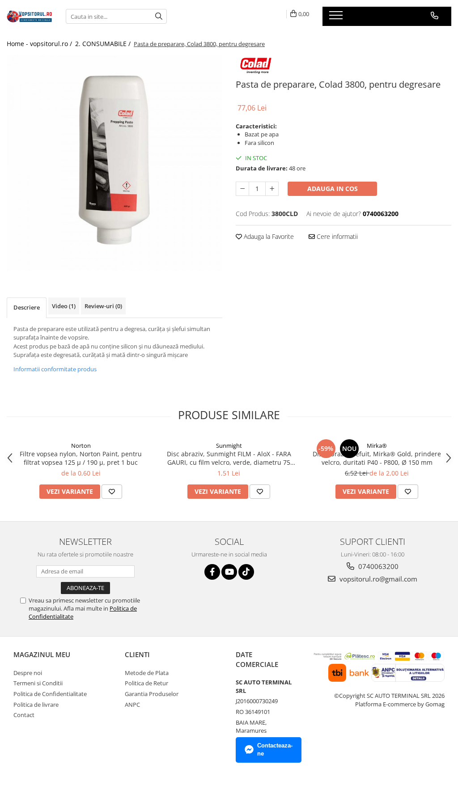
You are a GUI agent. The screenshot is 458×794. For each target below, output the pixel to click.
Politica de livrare (36, 705)
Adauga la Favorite (268, 236)
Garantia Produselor (151, 694)
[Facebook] (212, 572)
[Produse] (337, 18)
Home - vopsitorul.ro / (40, 43)
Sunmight (229, 446)
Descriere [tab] (26, 307)
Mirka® (377, 446)
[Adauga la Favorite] (112, 491)
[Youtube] (229, 572)
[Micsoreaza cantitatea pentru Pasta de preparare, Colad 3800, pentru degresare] (242, 189)
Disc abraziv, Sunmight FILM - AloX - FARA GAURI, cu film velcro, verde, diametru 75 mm (229, 458)
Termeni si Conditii (38, 683)
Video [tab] (64, 306)
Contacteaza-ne (275, 749)
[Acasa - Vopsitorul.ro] (29, 16)
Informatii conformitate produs (55, 369)
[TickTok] (246, 572)
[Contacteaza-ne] (434, 16)
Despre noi (27, 673)
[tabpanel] (114, 163)
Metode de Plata (147, 673)
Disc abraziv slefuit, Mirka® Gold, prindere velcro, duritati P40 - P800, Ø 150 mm (377, 458)
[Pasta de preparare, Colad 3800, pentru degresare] (114, 163)
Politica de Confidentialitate (50, 694)
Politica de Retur (146, 683)
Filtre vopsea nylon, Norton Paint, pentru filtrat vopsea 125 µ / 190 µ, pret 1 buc (81, 458)
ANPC (132, 705)
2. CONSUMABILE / (103, 43)
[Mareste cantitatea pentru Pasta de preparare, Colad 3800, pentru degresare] (272, 189)
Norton (81, 446)
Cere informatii (336, 236)
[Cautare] (159, 16)
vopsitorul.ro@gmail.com (377, 578)
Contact (23, 715)
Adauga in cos (332, 188)
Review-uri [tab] (103, 306)
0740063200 (377, 566)
